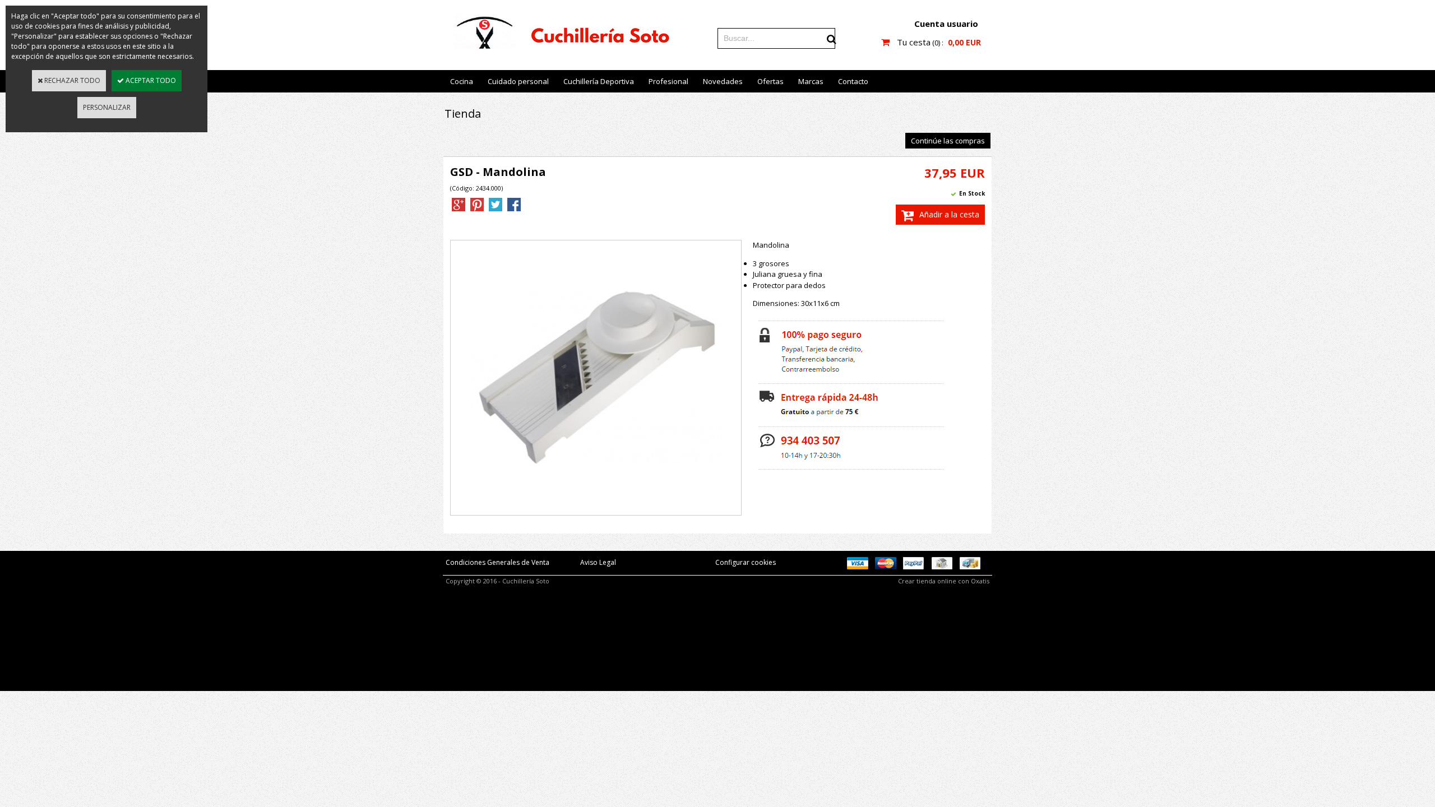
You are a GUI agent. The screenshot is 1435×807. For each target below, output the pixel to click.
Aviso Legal (598, 562)
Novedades (723, 81)
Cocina (461, 81)
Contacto (853, 81)
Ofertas (770, 81)
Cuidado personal (518, 81)
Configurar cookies (745, 562)
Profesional (668, 81)
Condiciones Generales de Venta (497, 562)
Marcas (810, 81)
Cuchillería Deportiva (598, 81)
